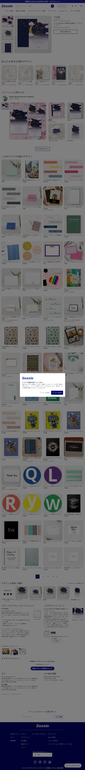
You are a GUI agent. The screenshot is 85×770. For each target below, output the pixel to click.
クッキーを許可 (57, 393)
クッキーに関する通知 (56, 384)
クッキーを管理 (44, 393)
